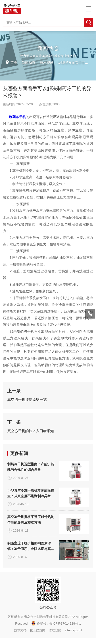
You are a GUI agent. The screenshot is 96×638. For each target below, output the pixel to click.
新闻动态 (28, 62)
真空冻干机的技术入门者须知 (30, 431)
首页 (13, 62)
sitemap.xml (73, 630)
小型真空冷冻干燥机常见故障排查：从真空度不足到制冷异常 (30, 493)
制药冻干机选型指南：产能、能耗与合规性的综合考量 (30, 466)
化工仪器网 (37, 630)
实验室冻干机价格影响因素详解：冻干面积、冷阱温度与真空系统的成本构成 (30, 546)
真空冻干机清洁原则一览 (27, 399)
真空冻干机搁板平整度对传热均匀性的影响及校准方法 (30, 519)
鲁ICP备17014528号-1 (65, 623)
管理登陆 (55, 630)
